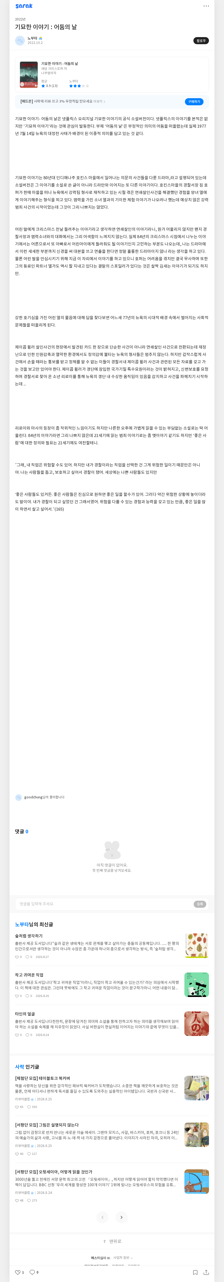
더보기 (206, 6)
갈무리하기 (195, 1272)
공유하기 (206, 1272)
